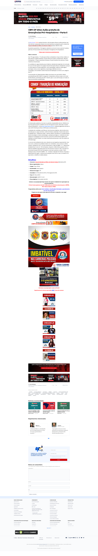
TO (83, 8)
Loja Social (16, 506)
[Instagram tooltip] (75, 538)
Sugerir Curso (70, 508)
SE (79, 8)
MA (52, 8)
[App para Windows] (66, 538)
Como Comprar (17, 505)
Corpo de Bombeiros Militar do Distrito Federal (46, 162)
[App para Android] (72, 538)
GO (50, 8)
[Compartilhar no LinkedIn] (66, 37)
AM (40, 8)
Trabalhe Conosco (17, 513)
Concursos (35, 4)
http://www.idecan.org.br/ (48, 126)
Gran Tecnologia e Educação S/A (42, 544)
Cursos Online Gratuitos (54, 518)
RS (76, 8)
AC (36, 8)
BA (43, 8)
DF (47, 8)
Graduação (52, 506)
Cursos (40, 4)
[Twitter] (81, 538)
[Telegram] (83, 538)
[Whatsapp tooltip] (77, 538)
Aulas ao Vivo (70, 505)
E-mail (29, 485)
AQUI (53, 290)
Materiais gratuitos (73, 4)
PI (65, 8)
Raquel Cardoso (31, 413)
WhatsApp (35, 505)
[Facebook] (79, 538)
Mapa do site (57, 537)
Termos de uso (49, 537)
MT (58, 8)
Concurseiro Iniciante (62, 4)
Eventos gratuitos (69, 1)
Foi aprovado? (36, 513)
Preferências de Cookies (18, 515)
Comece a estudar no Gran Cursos (49, 368)
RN (70, 8)
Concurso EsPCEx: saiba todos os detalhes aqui (34, 411)
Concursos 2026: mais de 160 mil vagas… (49, 411)
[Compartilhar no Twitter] (64, 37)
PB (62, 8)
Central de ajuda (36, 501)
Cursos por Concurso (53, 510)
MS (56, 8)
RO (72, 8)
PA (60, 8)
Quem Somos (16, 501)
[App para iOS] (70, 538)
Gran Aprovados (53, 4)
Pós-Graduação (53, 508)
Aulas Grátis (70, 506)
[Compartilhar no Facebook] (63, 37)
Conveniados (16, 510)
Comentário (30, 468)
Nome (29, 481)
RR (74, 8)
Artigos (46, 4)
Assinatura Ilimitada (78, 1)
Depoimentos (70, 501)
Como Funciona (17, 503)
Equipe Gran (59, 413)
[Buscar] (25, 2)
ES (49, 8)
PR (67, 8)
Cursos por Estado (53, 513)
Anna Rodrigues (33, 36)
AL (38, 8)
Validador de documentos (18, 508)
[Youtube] (73, 538)
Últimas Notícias (17, 4)
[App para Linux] (68, 538)
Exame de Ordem (53, 505)
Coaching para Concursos (54, 503)
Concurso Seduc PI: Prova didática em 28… (63, 411)
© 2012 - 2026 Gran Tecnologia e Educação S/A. (24, 537)
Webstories (81, 4)
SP (81, 8)
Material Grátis (70, 503)
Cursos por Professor (54, 515)
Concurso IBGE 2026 (27, 4)
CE (45, 8)
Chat (34, 503)
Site (29, 489)
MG (54, 8)
